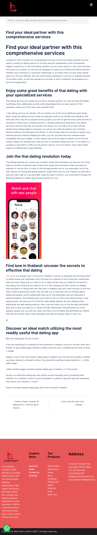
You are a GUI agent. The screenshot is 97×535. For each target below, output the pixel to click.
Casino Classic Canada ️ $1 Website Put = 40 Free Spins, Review (26, 404)
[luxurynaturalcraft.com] (14, 8)
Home (10, 20)
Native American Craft (52, 488)
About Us (33, 466)
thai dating (10, 276)
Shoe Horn (52, 494)
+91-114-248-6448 (76, 470)
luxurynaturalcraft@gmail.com (81, 479)
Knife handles (54, 466)
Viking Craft (53, 482)
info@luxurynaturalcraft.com (81, 476)
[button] (6, 528)
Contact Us (34, 472)
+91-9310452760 (76, 473)
